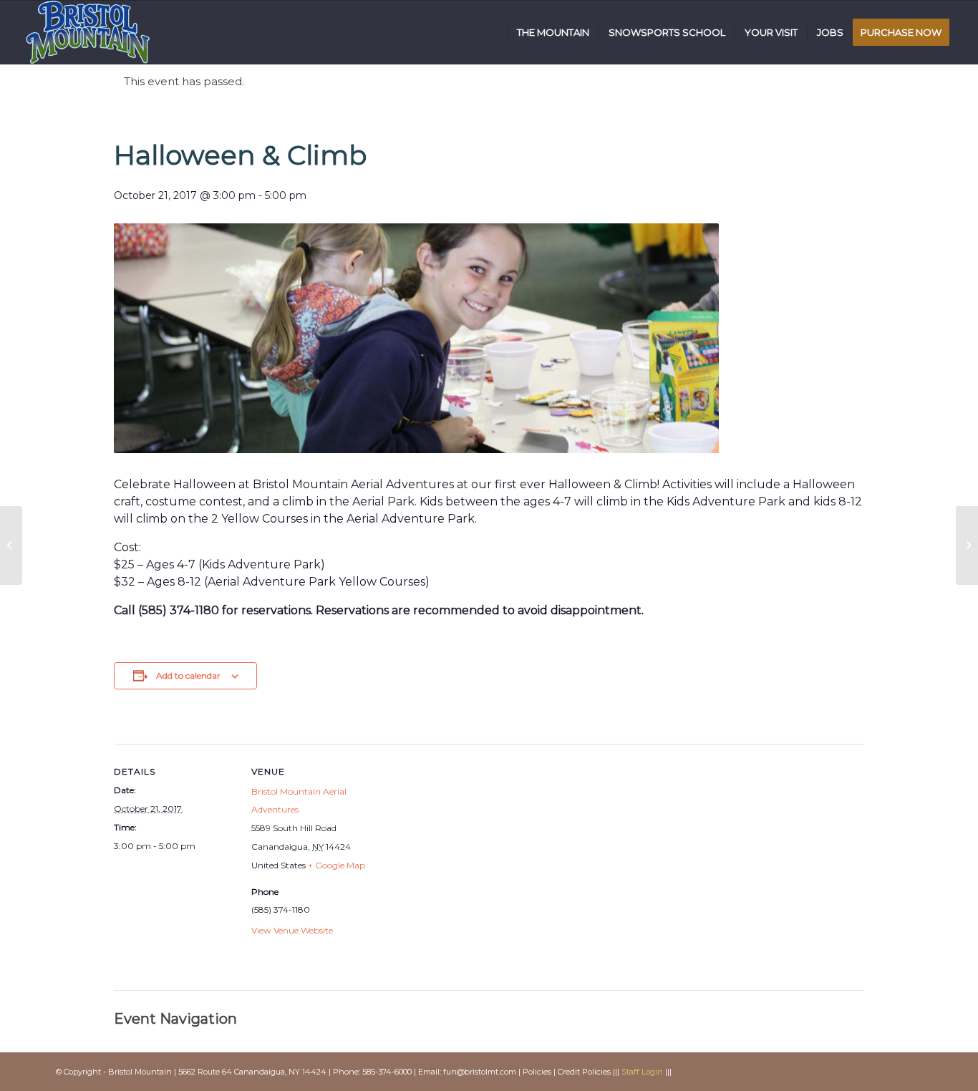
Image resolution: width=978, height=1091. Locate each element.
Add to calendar (188, 675)
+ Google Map (336, 865)
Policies (537, 1072)
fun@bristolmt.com (479, 1072)
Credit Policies (584, 1072)
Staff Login (642, 1072)
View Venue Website (292, 930)
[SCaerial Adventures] (11, 545)
